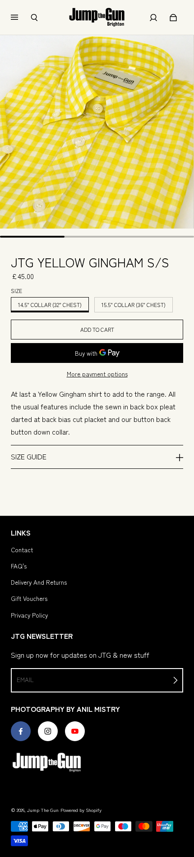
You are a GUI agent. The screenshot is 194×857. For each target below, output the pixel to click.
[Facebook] (21, 731)
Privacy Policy (29, 614)
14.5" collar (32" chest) (50, 304)
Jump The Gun (43, 810)
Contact (22, 549)
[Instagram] (48, 731)
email (25, 679)
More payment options (97, 373)
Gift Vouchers (29, 598)
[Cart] (173, 17)
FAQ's (19, 565)
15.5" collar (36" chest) (134, 304)
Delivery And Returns (39, 582)
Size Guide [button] (28, 456)
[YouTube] (75, 731)
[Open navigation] (21, 17)
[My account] (153, 17)
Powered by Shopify (81, 810)
